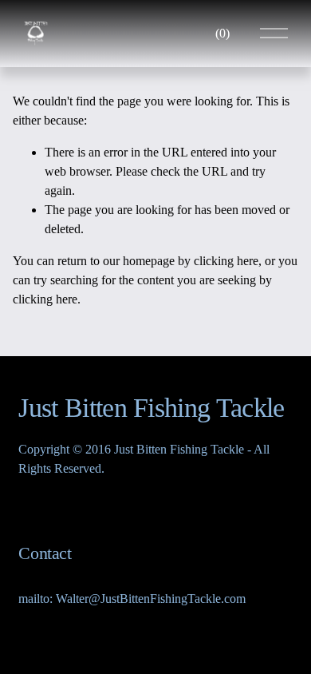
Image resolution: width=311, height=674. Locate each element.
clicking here (226, 261)
